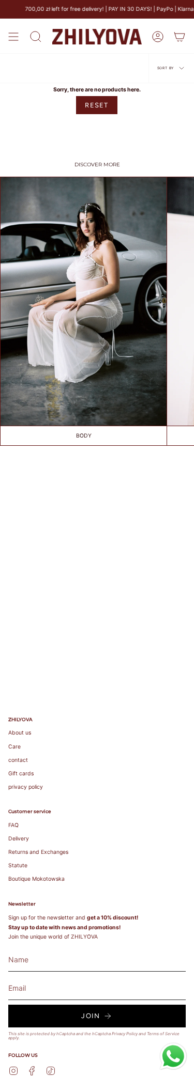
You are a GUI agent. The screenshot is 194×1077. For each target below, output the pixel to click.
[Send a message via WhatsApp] (173, 1056)
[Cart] (179, 37)
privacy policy (25, 787)
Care (14, 746)
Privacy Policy (125, 1033)
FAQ (13, 825)
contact (18, 760)
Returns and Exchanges (38, 852)
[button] (36, 37)
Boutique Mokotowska (36, 879)
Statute (17, 865)
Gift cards (21, 773)
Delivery (18, 838)
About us (19, 732)
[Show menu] (13, 37)
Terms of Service (163, 1033)
